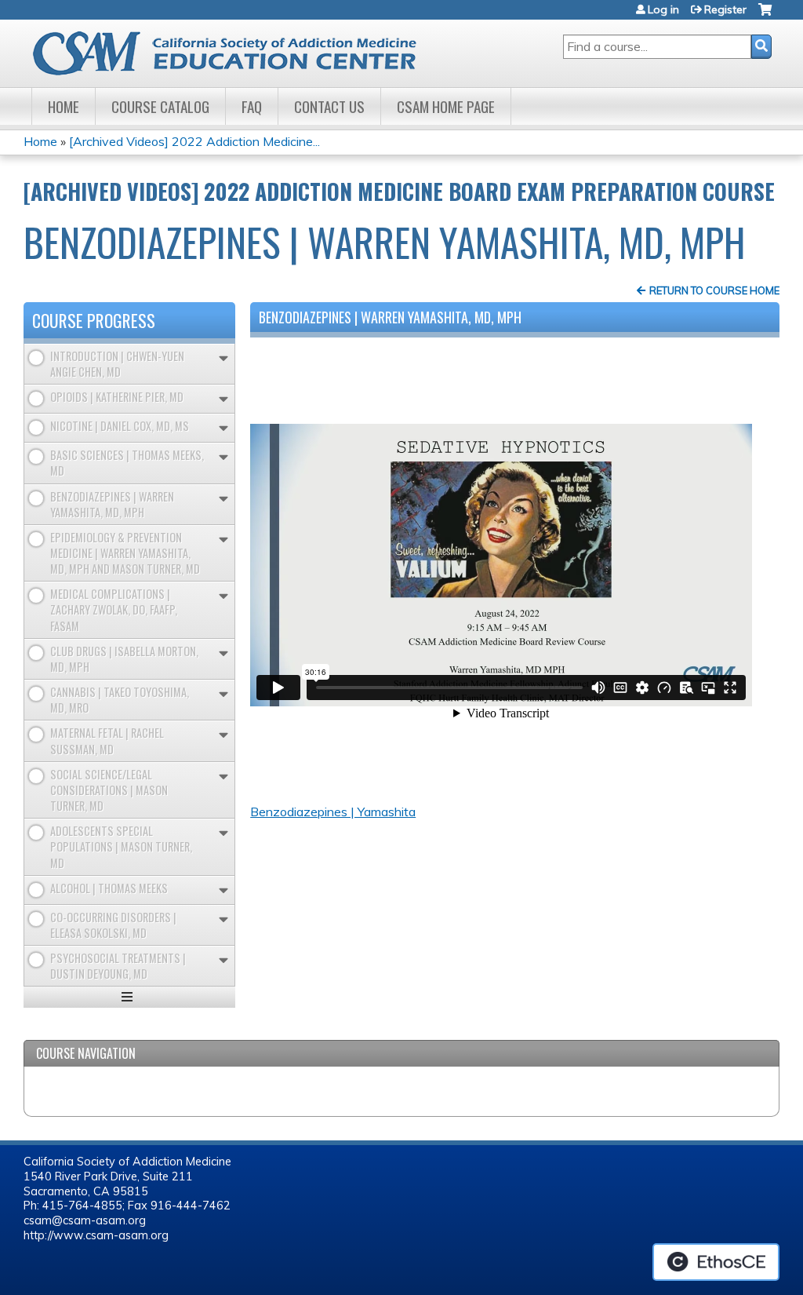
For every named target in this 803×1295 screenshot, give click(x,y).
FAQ (252, 106)
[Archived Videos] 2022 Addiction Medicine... (194, 141)
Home (63, 106)
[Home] (237, 53)
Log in (663, 9)
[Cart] (765, 15)
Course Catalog (160, 106)
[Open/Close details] (223, 358)
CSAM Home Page (446, 106)
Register (725, 9)
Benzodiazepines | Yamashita (333, 811)
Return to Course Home (714, 290)
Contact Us (329, 106)
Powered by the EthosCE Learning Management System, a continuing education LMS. (715, 1262)
